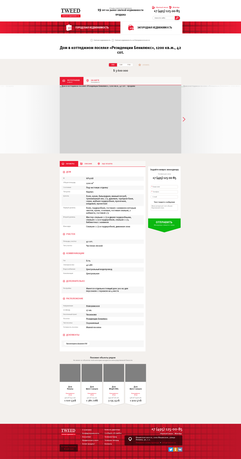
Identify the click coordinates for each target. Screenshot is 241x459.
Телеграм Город (111, 437)
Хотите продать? (88, 444)
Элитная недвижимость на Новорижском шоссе (132, 40)
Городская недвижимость (92, 28)
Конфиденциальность (90, 433)
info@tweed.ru (169, 443)
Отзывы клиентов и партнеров (120, 8)
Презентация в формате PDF (76, 344)
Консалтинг (86, 437)
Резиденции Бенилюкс (97, 319)
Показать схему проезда (147, 443)
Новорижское (93, 306)
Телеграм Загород (112, 440)
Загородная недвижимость (154, 28)
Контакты (108, 444)
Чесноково (91, 315)
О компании (87, 430)
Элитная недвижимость (102, 40)
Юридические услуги (90, 440)
